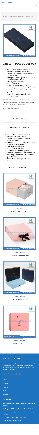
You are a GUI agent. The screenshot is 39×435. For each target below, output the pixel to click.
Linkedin (19, 373)
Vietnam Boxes (6, 2)
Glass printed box (19, 343)
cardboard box (12, 102)
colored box (21, 102)
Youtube (12, 373)
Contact (5, 394)
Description (15, 128)
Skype (16, 373)
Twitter (8, 373)
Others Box (25, 99)
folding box (29, 102)
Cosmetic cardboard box (19, 255)
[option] (19, 40)
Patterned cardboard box (19, 211)
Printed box (13, 104)
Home (5, 17)
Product (5, 387)
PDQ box (6, 104)
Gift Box (19, 208)
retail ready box (22, 104)
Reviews (26, 128)
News (4, 391)
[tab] (15, 128)
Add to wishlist (13, 109)
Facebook (4, 373)
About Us (5, 384)
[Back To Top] (33, 428)
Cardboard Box (12, 17)
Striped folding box (19, 299)
